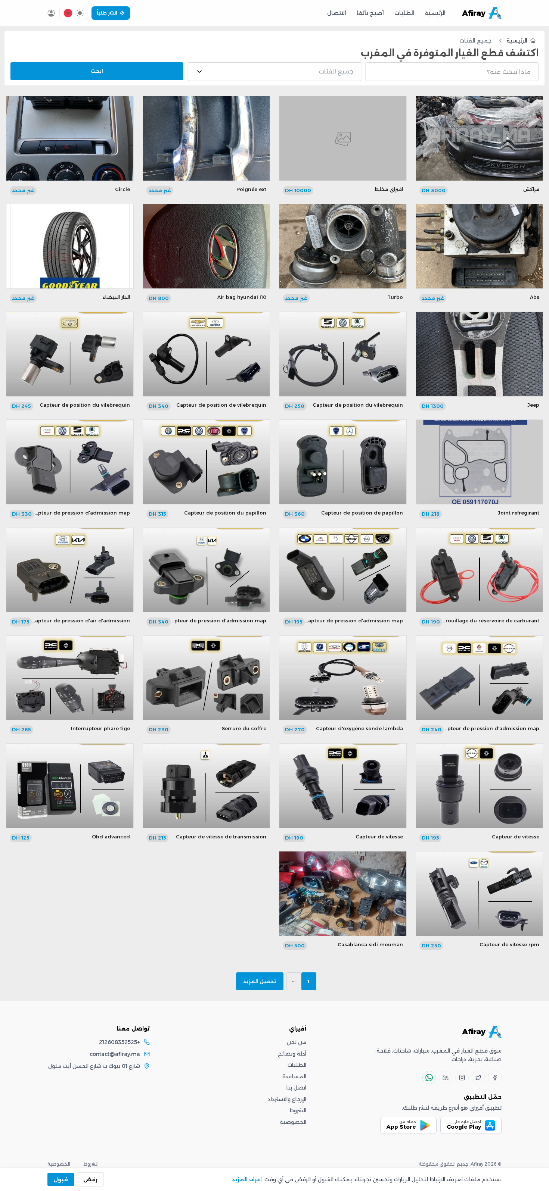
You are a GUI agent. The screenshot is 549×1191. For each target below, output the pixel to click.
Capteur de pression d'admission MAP (80, 513)
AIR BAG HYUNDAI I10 (241, 297)
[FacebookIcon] (495, 1077)
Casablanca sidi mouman (370, 944)
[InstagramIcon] (462, 1077)
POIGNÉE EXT (251, 189)
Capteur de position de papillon (362, 513)
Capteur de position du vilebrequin (358, 405)
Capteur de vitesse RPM (509, 944)
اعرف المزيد (247, 1179)
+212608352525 (119, 1042)
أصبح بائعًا (370, 13)
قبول (60, 1179)
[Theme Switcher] (80, 13)
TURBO (395, 297)
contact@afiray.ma (115, 1054)
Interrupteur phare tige (100, 728)
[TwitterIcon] (478, 1077)
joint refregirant (518, 513)
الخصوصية (293, 1122)
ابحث (97, 71)
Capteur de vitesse (515, 837)
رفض (90, 1179)
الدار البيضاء (116, 297)
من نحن (296, 1042)
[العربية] (68, 13)
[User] (51, 13)
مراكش (531, 189)
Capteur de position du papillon (225, 513)
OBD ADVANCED (111, 837)
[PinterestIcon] (445, 1077)
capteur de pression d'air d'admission (80, 620)
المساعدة (294, 1076)
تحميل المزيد (260, 981)
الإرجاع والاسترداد (287, 1099)
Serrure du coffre (244, 728)
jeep (533, 405)
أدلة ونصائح (292, 1053)
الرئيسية (435, 13)
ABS (534, 297)
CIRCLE (122, 189)
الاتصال (336, 13)
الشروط (297, 1110)
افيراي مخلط (389, 189)
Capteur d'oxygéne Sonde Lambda (359, 728)
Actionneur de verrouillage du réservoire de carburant (469, 620)
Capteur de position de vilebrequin (221, 405)
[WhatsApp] (429, 1077)
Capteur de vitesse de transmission (221, 837)
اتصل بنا (296, 1087)
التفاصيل (479, 148)
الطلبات (404, 13)
